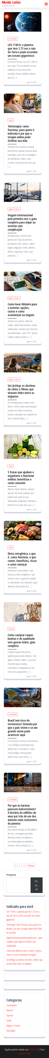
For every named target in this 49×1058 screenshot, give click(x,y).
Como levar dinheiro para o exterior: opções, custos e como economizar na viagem (22, 309)
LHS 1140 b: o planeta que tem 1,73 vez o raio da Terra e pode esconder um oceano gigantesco (23, 50)
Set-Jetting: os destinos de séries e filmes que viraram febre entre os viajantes (21, 390)
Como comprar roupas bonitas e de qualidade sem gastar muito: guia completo (21, 640)
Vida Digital (10, 1030)
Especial (11, 629)
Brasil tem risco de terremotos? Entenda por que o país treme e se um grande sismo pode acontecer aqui (23, 727)
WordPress (33, 1049)
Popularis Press (24, 1053)
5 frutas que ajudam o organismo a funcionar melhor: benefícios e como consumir (21, 477)
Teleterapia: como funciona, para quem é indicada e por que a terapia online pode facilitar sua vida (21, 133)
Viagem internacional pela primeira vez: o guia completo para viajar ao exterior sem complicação (22, 222)
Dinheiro (9, 1010)
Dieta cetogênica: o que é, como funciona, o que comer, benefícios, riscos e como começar (22, 558)
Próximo (31, 865)
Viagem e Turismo (14, 209)
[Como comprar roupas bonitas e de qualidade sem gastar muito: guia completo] (22, 611)
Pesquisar (11, 874)
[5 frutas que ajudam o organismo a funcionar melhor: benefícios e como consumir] (22, 446)
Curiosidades (13, 39)
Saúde (11, 120)
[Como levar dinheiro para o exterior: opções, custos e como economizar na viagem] (22, 281)
